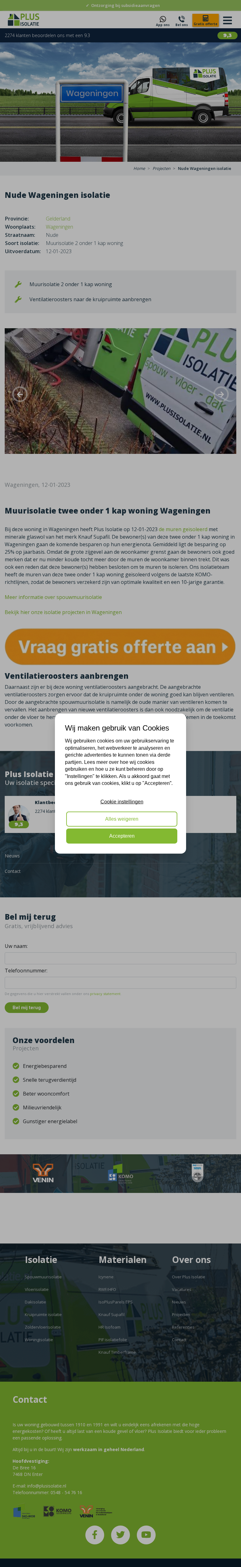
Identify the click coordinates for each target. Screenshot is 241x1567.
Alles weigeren (121, 818)
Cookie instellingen (121, 801)
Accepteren (122, 836)
